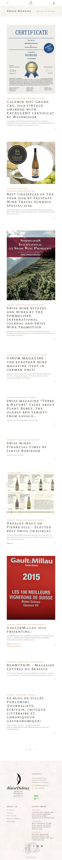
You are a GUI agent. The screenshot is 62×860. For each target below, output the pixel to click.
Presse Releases (41, 98)
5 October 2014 (11, 520)
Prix (21, 646)
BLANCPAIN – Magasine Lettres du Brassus (31, 667)
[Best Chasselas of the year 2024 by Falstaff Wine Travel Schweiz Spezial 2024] (31, 163)
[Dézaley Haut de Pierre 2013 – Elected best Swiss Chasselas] (31, 493)
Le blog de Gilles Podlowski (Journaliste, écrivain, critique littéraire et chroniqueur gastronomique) (26, 710)
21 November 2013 (11, 662)
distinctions (18, 644)
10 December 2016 (11, 355)
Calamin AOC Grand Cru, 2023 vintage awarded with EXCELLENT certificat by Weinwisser (30, 109)
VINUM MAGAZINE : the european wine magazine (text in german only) (27, 364)
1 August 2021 (10, 305)
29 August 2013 (11, 695)
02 (30, 749)
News (29, 98)
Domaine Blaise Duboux (13, 646)
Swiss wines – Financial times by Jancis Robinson (27, 447)
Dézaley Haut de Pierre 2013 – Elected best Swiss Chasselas (29, 527)
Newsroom (43, 11)
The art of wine (11, 816)
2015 (12, 644)
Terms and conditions (13, 819)
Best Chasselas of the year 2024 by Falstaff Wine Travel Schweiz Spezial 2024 (30, 200)
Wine (32, 191)
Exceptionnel (10, 191)
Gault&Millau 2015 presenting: (26, 629)
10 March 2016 (11, 398)
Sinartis (34, 857)
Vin (12, 543)
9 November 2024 (11, 189)
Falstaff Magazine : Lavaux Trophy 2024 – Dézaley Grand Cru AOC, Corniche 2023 (43, 837)
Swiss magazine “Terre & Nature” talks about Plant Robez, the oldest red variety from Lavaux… (31, 409)
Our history (10, 810)
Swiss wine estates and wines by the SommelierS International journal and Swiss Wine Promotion (26, 318)
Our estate (10, 813)
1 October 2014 (11, 624)
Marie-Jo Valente (22, 98)
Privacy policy (11, 821)
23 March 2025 (11, 98)
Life (30, 440)
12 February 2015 (11, 440)
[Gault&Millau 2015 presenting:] (31, 588)
